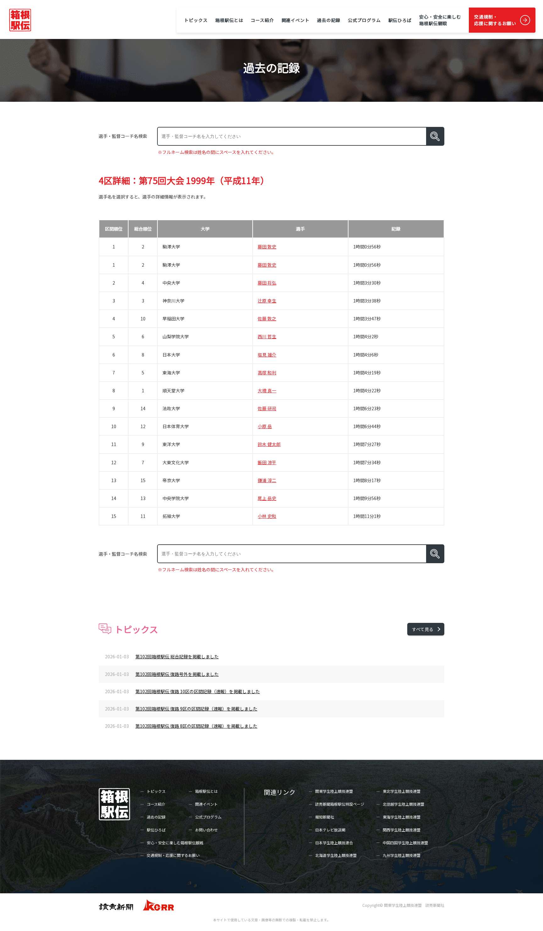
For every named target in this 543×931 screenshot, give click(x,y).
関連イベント (296, 20)
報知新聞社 (324, 816)
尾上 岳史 (267, 498)
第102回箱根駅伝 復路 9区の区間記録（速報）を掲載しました (196, 708)
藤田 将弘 (267, 283)
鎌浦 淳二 (267, 480)
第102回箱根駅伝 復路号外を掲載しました (177, 674)
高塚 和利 (267, 372)
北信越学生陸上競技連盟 (403, 804)
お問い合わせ (206, 829)
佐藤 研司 (267, 408)
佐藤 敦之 (267, 318)
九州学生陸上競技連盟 (401, 855)
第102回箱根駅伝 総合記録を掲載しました (177, 656)
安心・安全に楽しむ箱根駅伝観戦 (440, 20)
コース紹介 (262, 20)
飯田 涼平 (267, 462)
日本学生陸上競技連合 (334, 842)
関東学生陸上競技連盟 (334, 791)
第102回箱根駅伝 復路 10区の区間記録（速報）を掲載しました (197, 691)
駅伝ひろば (400, 20)
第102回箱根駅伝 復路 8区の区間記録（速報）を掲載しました (196, 726)
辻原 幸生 (267, 300)
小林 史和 (267, 516)
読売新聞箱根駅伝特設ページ (339, 804)
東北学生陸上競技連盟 (401, 791)
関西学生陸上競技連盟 (401, 829)
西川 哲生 (267, 336)
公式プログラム (364, 20)
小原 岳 (265, 426)
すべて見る (422, 629)
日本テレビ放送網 (330, 829)
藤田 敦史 (267, 246)
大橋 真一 (267, 390)
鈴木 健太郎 (269, 444)
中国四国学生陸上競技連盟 (405, 842)
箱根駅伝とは (229, 20)
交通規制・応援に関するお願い (495, 20)
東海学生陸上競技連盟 (401, 816)
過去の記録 (328, 20)
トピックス (195, 20)
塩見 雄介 (267, 354)
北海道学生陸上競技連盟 (336, 855)
